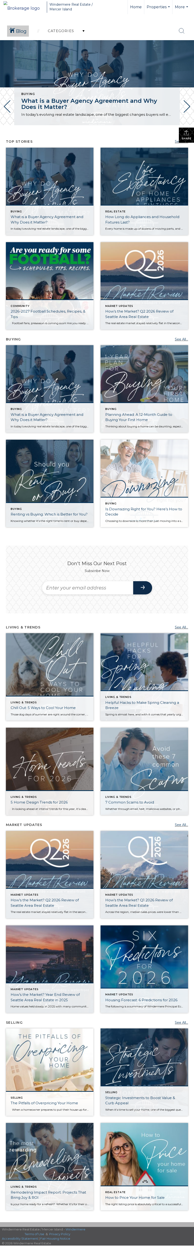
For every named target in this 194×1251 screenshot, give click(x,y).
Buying (28, 94)
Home (136, 7)
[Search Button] (181, 31)
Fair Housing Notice (55, 1238)
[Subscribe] (142, 587)
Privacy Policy (59, 1234)
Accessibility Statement (20, 1238)
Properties (159, 9)
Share (186, 138)
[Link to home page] (24, 7)
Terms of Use (34, 1234)
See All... (181, 339)
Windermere (75, 1229)
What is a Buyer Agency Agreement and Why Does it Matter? (89, 103)
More (182, 9)
